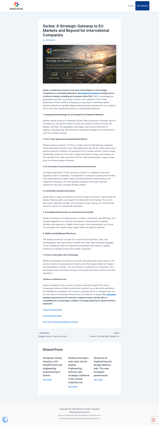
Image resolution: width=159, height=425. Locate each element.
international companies (89, 93)
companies (111, 294)
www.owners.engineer (52, 309)
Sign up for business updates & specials (60, 322)
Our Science (142, 6)
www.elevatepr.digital (52, 316)
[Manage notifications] (153, 420)
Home (131, 6)
